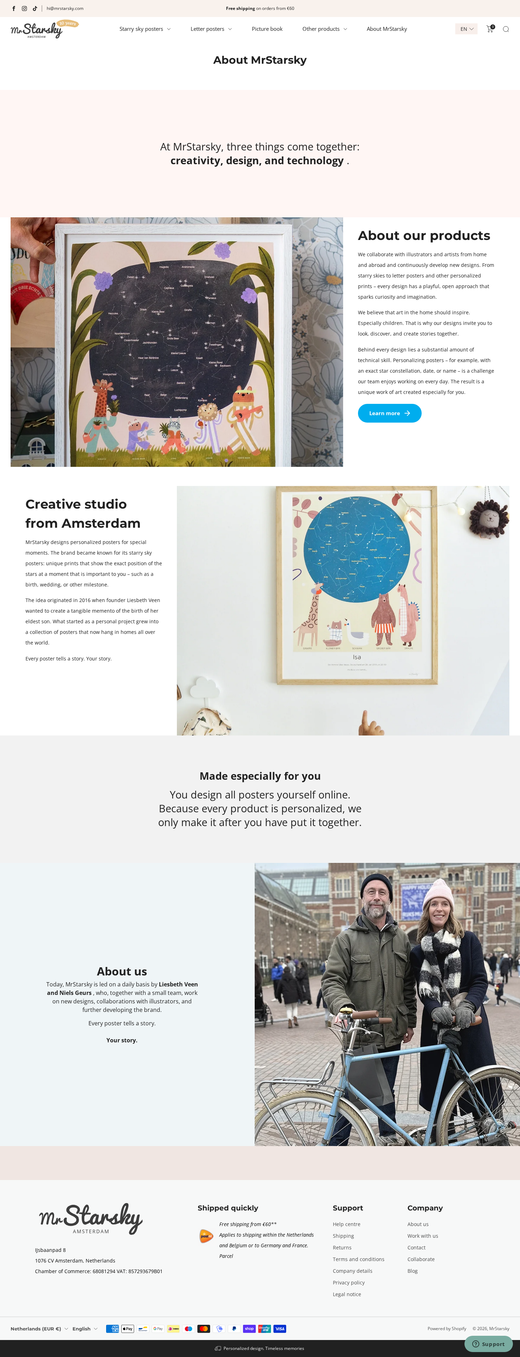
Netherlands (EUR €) (36, 1329)
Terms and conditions (359, 1259)
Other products (321, 28)
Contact (417, 1247)
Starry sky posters (141, 28)
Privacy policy (349, 1282)
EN (464, 29)
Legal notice (347, 1294)
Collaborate (421, 1259)
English (82, 1329)
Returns (342, 1247)
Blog (413, 1270)
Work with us (423, 1235)
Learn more (384, 413)
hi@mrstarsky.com (65, 8)
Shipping (343, 1235)
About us (418, 1224)
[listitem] (260, 8)
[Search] (505, 29)
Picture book (267, 28)
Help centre (346, 1224)
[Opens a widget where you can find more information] (488, 1344)
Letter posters (207, 28)
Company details (352, 1270)
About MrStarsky (387, 28)
